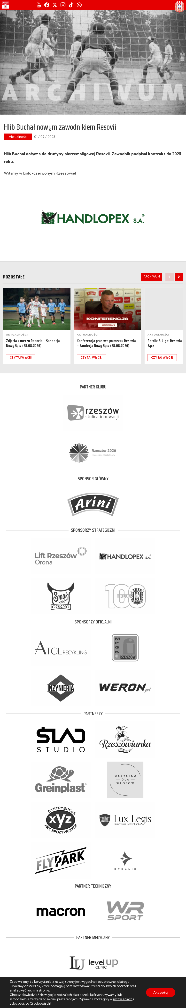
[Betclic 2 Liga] (5, 5)
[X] (54, 4)
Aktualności (18, 136)
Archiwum (152, 276)
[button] (179, 277)
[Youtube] (39, 4)
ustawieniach (122, 999)
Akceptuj (160, 992)
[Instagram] (63, 4)
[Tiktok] (71, 4)
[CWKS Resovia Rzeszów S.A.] (179, 7)
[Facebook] (46, 4)
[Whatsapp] (79, 4)
